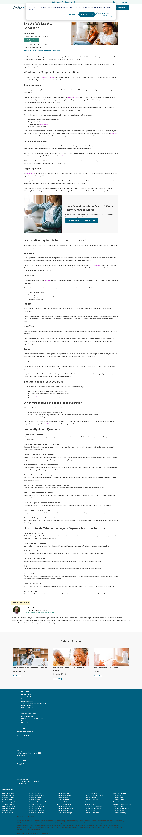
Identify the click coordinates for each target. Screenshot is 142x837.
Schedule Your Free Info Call (64, 2)
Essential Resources (28, 713)
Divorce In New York (64, 806)
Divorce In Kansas (35, 800)
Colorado (48, 280)
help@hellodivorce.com (25, 732)
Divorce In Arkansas (91, 793)
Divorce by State (27, 705)
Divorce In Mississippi (120, 802)
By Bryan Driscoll (31, 33)
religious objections (40, 396)
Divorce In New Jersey (9, 806)
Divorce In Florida (118, 795)
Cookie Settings (27, 708)
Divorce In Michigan (63, 802)
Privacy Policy (26, 695)
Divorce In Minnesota (92, 802)
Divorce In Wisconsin (92, 813)
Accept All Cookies (87, 14)
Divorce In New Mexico (37, 806)
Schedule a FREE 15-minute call (32, 719)
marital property (73, 97)
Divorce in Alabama (8, 793)
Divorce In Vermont (119, 810)
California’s (96, 265)
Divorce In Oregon (35, 808)
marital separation (48, 77)
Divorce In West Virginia (65, 813)
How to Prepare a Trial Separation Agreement (30, 668)
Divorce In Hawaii (35, 798)
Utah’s (37, 369)
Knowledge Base (27, 716)
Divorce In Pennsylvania (65, 808)
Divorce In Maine (118, 800)
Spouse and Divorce (31, 50)
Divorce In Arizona (63, 793)
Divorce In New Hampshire (122, 804)
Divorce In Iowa (7, 800)
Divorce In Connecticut (36, 795)
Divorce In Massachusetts (38, 802)
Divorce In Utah (90, 810)
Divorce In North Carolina (93, 806)
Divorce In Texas (62, 810)
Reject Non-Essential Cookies (105, 14)
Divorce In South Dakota (10, 810)
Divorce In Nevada (91, 804)
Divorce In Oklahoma (8, 808)
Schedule (50, 424)
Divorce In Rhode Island (93, 808)
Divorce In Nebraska (64, 804)
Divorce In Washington (37, 813)
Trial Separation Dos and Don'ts (106, 668)
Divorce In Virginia (7, 813)
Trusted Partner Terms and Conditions (33, 703)
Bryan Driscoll (28, 608)
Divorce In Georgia (8, 798)
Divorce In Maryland (8, 802)
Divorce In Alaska (35, 793)
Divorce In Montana (35, 804)
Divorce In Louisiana (91, 800)
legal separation (30, 173)
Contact (23, 728)
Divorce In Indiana (118, 798)
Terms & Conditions (27, 697)
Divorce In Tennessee (36, 810)
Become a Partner (27, 701)
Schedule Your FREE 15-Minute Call (82, 220)
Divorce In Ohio (118, 806)
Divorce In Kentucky (63, 800)
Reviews (24, 721)
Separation (57, 50)
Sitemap (24, 699)
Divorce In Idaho (62, 798)
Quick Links (24, 691)
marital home (43, 124)
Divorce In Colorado (8, 795)
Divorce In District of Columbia (95, 795)
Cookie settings (70, 14)
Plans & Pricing (26, 723)
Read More (17, 676)
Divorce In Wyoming (119, 813)
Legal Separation (45, 50)
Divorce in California (119, 793)
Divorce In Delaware (64, 795)
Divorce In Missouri (8, 804)
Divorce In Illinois (90, 798)
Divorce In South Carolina (121, 808)
